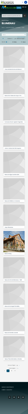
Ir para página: (12, 368)
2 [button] (11, 370)
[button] (4, 370)
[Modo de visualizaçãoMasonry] (7, 42)
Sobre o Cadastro (7, 390)
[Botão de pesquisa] (24, 15)
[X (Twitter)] (14, 397)
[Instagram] (18, 397)
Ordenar (9, 38)
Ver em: (4, 42)
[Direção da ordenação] (12, 39)
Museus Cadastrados (8, 387)
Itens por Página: (11, 365)
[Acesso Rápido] (22, 2)
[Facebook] (9, 397)
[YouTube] (23, 397)
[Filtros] (3, 39)
